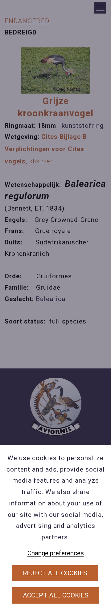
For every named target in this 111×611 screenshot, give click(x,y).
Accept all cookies (55, 595)
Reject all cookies (55, 573)
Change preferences (55, 553)
